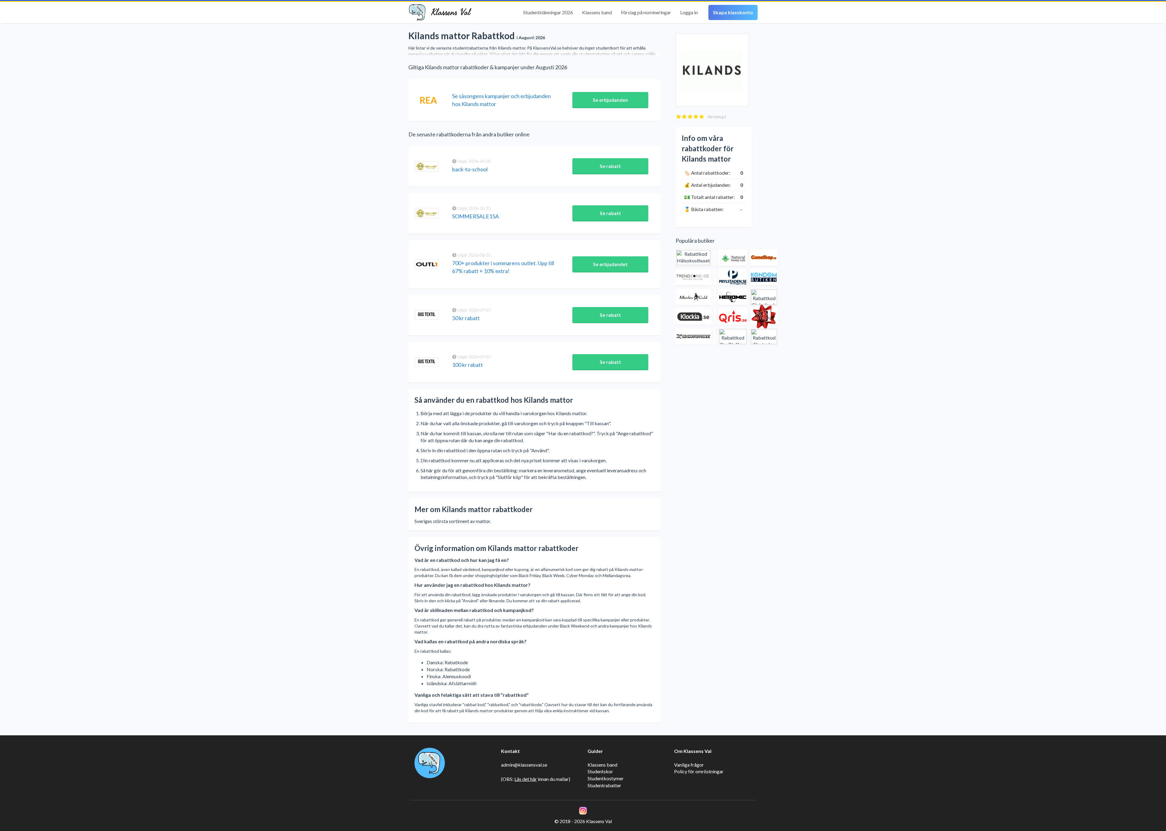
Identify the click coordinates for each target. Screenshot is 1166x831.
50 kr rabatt (466, 318)
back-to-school (470, 169)
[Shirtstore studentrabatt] (693, 336)
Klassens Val (451, 12)
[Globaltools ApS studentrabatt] (764, 297)
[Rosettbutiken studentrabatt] (764, 317)
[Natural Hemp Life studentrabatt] (732, 257)
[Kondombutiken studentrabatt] (764, 277)
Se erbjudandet (610, 264)
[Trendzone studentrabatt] (693, 277)
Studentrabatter (604, 785)
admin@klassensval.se (524, 765)
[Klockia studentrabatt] (693, 317)
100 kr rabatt (467, 364)
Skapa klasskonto (733, 12)
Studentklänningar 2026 (548, 12)
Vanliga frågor (689, 765)
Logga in (689, 12)
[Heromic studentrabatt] (732, 297)
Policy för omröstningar (699, 771)
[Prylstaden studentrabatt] (732, 277)
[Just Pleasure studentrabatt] (714, 257)
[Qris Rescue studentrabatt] (732, 317)
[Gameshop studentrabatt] (764, 257)
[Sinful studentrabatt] (714, 277)
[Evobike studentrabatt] (714, 317)
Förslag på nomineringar (646, 12)
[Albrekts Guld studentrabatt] (693, 297)
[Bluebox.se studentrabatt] (714, 297)
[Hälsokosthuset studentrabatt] (693, 257)
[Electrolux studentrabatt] (764, 336)
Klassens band (597, 12)
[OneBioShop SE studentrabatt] (732, 336)
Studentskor (600, 771)
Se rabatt (610, 166)
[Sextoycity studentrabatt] (714, 336)
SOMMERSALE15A (475, 216)
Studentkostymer (606, 778)
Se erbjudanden (610, 100)
